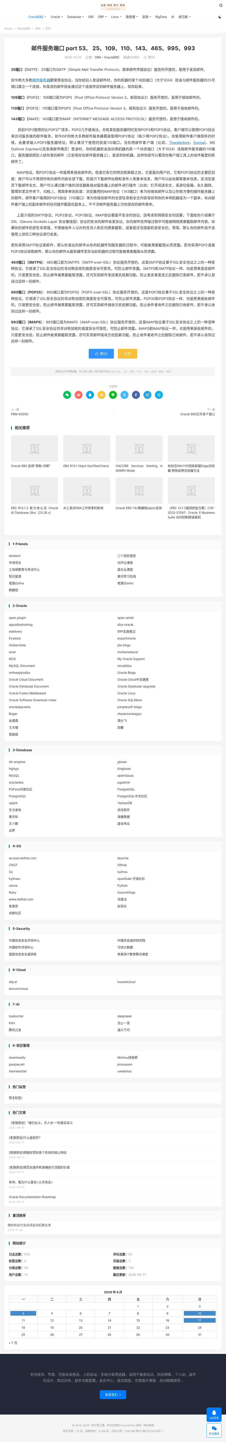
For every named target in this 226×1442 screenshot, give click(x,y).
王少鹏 (13, 823)
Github (122, 865)
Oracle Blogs (126, 672)
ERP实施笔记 (126, 631)
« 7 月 (13, 1343)
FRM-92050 (19, 414)
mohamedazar (127, 652)
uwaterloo (124, 1071)
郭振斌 (13, 734)
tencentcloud (18, 988)
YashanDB (124, 803)
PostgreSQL (126, 789)
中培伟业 (15, 562)
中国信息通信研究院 (131, 940)
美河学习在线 (126, 576)
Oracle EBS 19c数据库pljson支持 (139, 508)
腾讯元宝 (15, 1030)
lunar (12, 652)
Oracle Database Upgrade (136, 686)
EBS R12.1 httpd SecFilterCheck (86, 466)
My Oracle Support (131, 659)
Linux (115, 17)
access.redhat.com (22, 858)
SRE (91, 17)
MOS (12, 659)
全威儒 (13, 720)
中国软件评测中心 (21, 947)
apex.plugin (17, 618)
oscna (13, 885)
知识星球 (15, 576)
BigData (161, 17)
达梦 (12, 830)
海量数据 (123, 816)
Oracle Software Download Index (32, 700)
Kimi (12, 1023)
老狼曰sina (16, 583)
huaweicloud (126, 982)
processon (124, 1064)
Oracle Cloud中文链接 (133, 679)
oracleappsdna (19, 707)
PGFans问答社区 (20, 789)
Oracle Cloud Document (26, 679)
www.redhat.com (21, 899)
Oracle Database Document (29, 686)
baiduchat (16, 1016)
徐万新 (183, 17)
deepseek (124, 1016)
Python (122, 885)
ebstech (15, 556)
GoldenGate (17, 645)
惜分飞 (122, 720)
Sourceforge (126, 892)
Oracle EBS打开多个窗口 (197, 414)
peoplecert (16, 1064)
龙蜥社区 (15, 913)
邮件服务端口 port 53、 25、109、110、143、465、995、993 (113, 48)
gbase (121, 762)
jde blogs (124, 645)
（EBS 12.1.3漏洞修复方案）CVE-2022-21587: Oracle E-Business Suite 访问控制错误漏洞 (191, 512)
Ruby (12, 892)
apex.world (125, 618)
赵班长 (122, 906)
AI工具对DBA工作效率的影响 (83, 508)
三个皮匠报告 (126, 556)
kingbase (124, 768)
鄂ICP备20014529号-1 (150, 1431)
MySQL (14, 775)
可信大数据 (125, 947)
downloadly (17, 1057)
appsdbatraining (21, 624)
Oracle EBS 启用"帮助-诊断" (31, 466)
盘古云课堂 (125, 569)
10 (200, 1313)
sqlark (13, 803)
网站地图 (148, 1425)
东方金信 (15, 810)
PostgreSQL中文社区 (132, 796)
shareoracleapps (129, 714)
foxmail (199, 142)
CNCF (13, 865)
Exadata (15, 638)
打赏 (127, 353)
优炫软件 (123, 810)
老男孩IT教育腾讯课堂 (132, 954)
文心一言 (123, 1023)
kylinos (122, 872)
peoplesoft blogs (129, 707)
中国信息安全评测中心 (24, 940)
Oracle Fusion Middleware (27, 693)
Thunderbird (179, 142)
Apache (122, 858)
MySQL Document (22, 666)
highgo (14, 768)
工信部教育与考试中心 (24, 569)
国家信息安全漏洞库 (23, 954)
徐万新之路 (113, 6)
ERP (101, 17)
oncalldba (124, 666)
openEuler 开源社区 (131, 878)
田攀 (120, 727)
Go (11, 872)
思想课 (130, 17)
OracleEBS (35, 17)
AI (172, 17)
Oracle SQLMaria (129, 700)
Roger (13, 714)
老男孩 (13, 906)
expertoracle (126, 638)
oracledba (16, 782)
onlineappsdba (19, 672)
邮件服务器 (41, 80)
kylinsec (15, 878)
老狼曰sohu (125, 583)
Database (74, 17)
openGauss (125, 775)
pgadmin (123, 782)
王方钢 (13, 727)
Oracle (55, 17)
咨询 (145, 17)
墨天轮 (13, 816)
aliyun (13, 982)
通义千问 (123, 1030)
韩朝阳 (13, 590)
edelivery (15, 631)
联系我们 (113, 1394)
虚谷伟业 (123, 823)
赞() (149, 57)
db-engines (17, 762)
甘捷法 (122, 899)
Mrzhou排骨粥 (127, 1057)
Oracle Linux (126, 693)
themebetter (18, 1071)
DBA (38, 28)
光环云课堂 (125, 562)
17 (199, 1320)
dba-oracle (125, 624)
